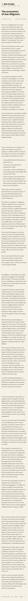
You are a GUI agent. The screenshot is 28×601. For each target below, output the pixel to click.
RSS (19, 5)
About (14, 5)
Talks (9, 5)
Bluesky (21, 596)
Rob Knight (9, 4)
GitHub (16, 596)
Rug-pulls (11, 485)
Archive (4, 5)
